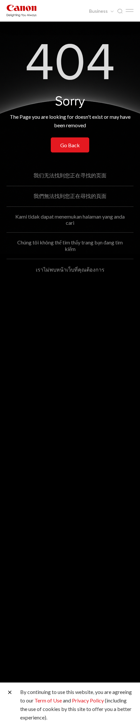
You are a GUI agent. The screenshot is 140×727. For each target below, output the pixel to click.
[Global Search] (119, 11)
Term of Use (48, 700)
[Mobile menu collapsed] (129, 10)
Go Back (70, 145)
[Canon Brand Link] (21, 11)
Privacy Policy (88, 700)
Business (99, 11)
